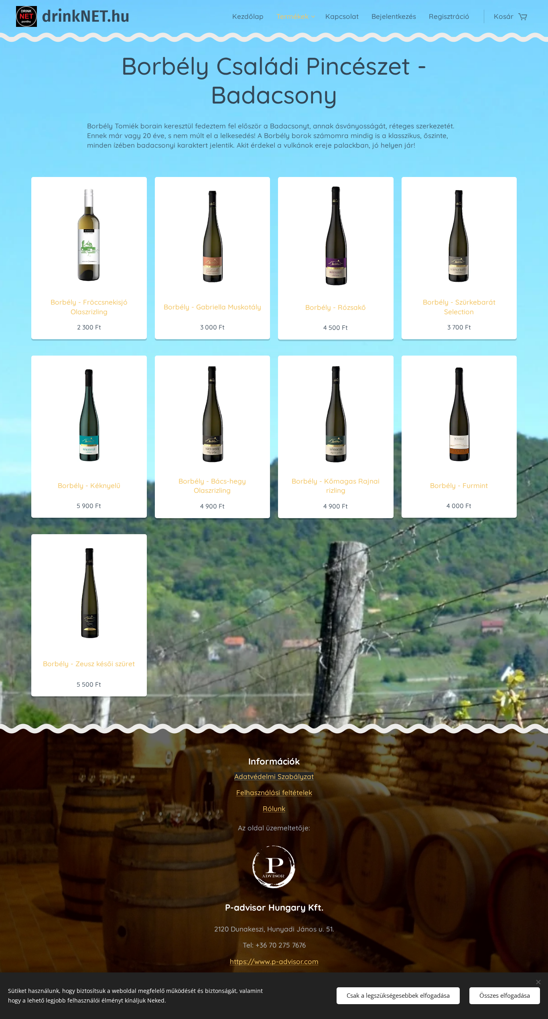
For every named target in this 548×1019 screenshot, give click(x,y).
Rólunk (274, 808)
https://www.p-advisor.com (274, 961)
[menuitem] (250, 16)
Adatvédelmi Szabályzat (274, 776)
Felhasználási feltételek (274, 792)
